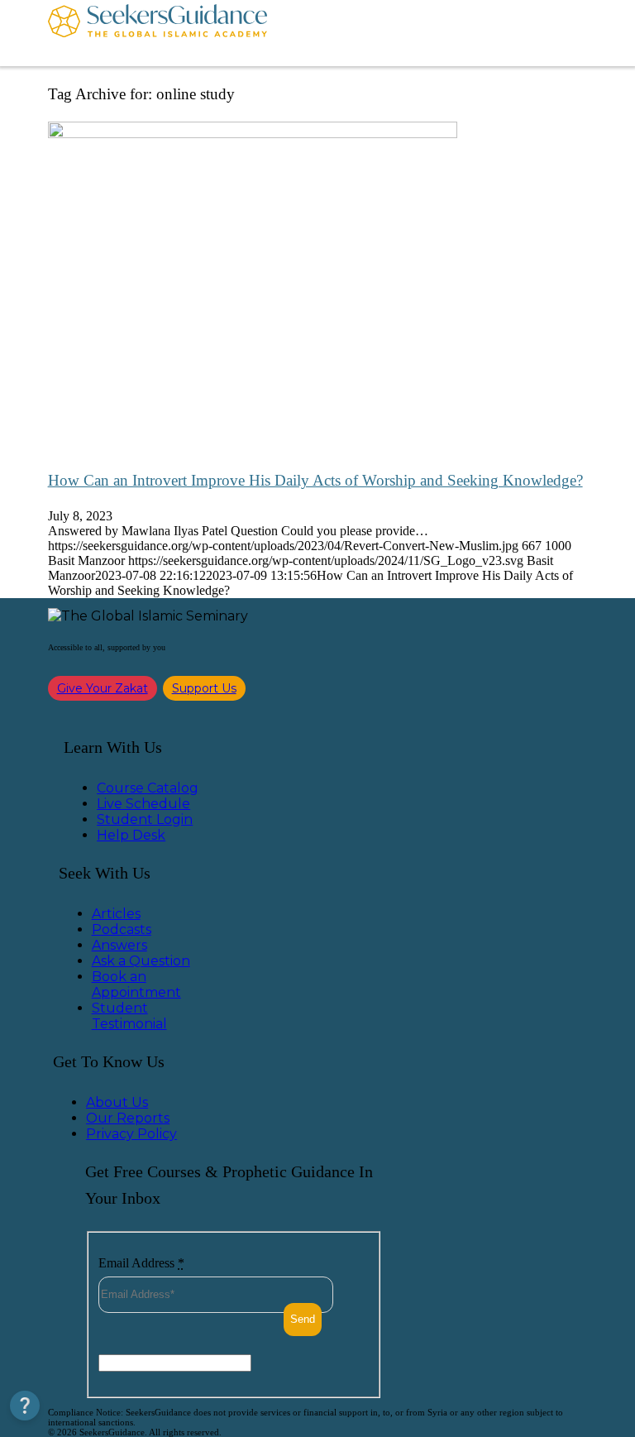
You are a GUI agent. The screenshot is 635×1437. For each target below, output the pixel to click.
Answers (119, 945)
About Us (117, 1102)
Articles (116, 914)
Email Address (141, 1263)
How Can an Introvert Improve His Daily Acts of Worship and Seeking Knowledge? (315, 480)
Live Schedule (143, 804)
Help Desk (131, 835)
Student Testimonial (129, 1016)
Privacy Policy (131, 1134)
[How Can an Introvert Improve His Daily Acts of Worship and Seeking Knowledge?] (252, 134)
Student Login (145, 819)
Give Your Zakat (102, 688)
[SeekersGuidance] (157, 33)
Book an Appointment (136, 984)
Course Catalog (147, 788)
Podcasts (121, 929)
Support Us (204, 688)
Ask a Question (141, 961)
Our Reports (127, 1118)
